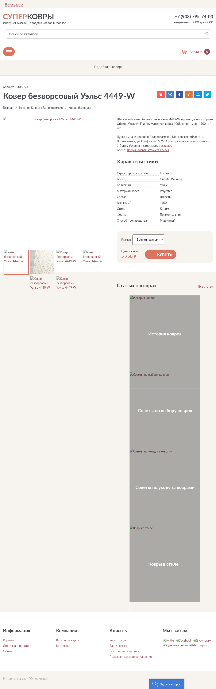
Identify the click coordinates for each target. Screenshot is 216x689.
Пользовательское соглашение (130, 656)
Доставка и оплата (16, 645)
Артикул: (9, 87)
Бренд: (121, 150)
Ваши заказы (118, 645)
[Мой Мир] (198, 94)
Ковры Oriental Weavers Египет (148, 150)
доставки (165, 145)
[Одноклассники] (189, 94)
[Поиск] (207, 34)
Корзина (8, 640)
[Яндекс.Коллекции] (161, 94)
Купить (164, 254)
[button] (166, 684)
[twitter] (169, 640)
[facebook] (184, 640)
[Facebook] (179, 94)
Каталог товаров (67, 640)
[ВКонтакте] (170, 94)
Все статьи (205, 286)
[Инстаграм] (198, 645)
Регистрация (118, 640)
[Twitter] (207, 94)
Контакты (62, 645)
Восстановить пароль (124, 651)
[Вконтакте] (202, 640)
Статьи (7, 651)
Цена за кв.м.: (130, 251)
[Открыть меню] (9, 51)
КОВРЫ (28, 16)
